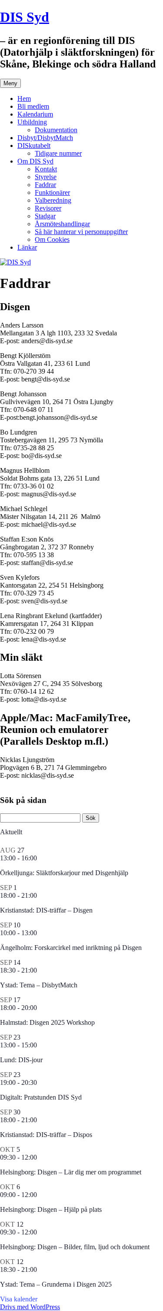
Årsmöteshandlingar (62, 223)
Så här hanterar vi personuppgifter (81, 231)
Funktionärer (52, 192)
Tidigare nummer (58, 153)
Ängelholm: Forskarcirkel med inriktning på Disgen (71, 947)
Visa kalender (18, 1299)
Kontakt (46, 169)
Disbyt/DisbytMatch (45, 137)
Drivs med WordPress (30, 1307)
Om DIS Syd (35, 161)
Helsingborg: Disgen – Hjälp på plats (51, 1209)
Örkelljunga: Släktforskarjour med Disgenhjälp (64, 872)
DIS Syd (24, 17)
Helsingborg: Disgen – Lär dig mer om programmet (70, 1172)
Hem (24, 98)
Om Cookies (52, 239)
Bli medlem (33, 106)
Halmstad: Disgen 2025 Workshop (47, 1022)
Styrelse (46, 177)
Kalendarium (35, 114)
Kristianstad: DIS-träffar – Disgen (46, 910)
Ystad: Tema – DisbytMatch (38, 985)
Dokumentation (56, 130)
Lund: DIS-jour (21, 1060)
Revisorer (48, 208)
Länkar (27, 247)
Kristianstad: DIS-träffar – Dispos (46, 1134)
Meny (10, 83)
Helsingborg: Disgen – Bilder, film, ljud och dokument (75, 1247)
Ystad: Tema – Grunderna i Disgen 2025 (56, 1284)
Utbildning (32, 122)
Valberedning (53, 200)
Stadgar (45, 216)
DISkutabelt (33, 145)
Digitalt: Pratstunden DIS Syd (41, 1097)
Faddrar (45, 184)
